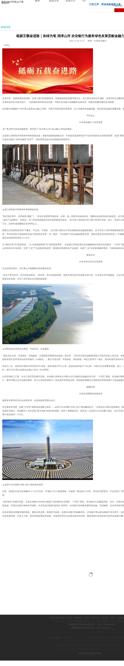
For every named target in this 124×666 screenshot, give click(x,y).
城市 (113, 618)
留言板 (105, 618)
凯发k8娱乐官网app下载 (12, 2)
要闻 (87, 618)
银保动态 (78, 618)
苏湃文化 (95, 618)
